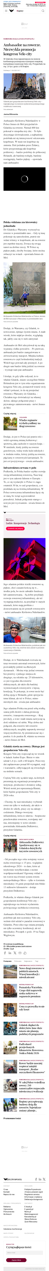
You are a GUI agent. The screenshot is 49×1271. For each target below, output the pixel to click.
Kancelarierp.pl (30, 1217)
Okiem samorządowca (26, 839)
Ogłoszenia (8, 1209)
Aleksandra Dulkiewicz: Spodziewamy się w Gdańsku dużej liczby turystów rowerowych (31, 847)
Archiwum (8, 1214)
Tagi (36, 961)
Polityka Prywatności (32, 1189)
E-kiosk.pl (28, 1207)
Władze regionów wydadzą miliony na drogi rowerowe (29, 423)
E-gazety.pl (28, 1209)
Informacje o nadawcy (33, 1197)
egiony (20, 11)
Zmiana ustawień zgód (33, 1192)
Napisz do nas (9, 1194)
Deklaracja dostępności (33, 1199)
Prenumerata (9, 1212)
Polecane (17, 961)
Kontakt (7, 1192)
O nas (6, 1189)
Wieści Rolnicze (30, 1219)
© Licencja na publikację (14, 944)
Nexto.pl (27, 1212)
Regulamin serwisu (32, 1194)
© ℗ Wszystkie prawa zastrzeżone (18, 946)
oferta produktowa (11, 1237)
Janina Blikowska (11, 114)
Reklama (7, 1207)
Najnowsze (28, 961)
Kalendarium (29, 1233)
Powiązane (8, 961)
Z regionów (23, 417)
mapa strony (8, 1233)
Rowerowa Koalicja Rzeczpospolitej (19, 39)
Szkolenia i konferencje (13, 1229)
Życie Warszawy (30, 1222)
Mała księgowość (31, 1214)
